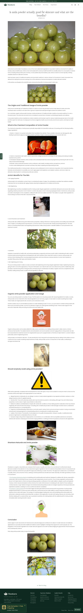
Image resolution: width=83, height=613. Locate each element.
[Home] (10, 595)
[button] (72, 4)
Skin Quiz (42, 600)
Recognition (33, 602)
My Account (70, 597)
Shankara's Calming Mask (16, 488)
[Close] (25, 605)
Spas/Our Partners (44, 597)
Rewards (56, 595)
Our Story (32, 595)
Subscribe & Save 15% (59, 597)
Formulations (33, 597)
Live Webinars (43, 595)
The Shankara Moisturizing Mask (18, 477)
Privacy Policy (71, 602)
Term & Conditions (72, 600)
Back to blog (42, 585)
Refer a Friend (57, 600)
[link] (13, 608)
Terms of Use (70, 610)
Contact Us (70, 595)
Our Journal (33, 600)
